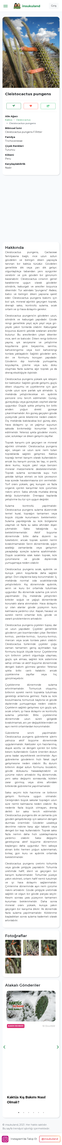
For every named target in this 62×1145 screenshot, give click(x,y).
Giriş (53, 5)
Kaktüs (8, 120)
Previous (4, 1042)
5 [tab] (38, 1112)
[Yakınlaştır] (13, 947)
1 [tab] (18, 1112)
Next (57, 1042)
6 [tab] (43, 1112)
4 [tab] (33, 1112)
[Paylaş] (48, 106)
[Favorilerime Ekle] (31, 106)
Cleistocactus (23, 120)
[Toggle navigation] (5, 6)
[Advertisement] (31, 208)
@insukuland (49, 1138)
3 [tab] (28, 1112)
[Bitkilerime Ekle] (13, 106)
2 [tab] (23, 1112)
